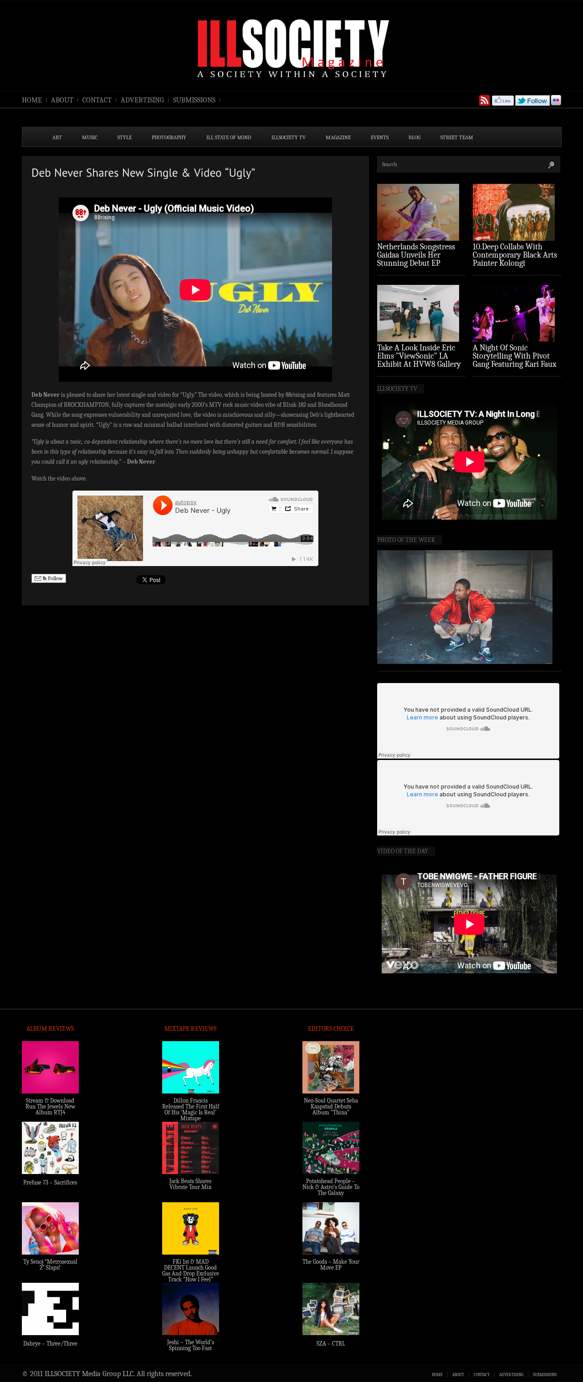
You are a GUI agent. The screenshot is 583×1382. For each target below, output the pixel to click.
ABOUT (62, 100)
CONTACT (97, 100)
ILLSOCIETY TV (288, 137)
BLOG (414, 137)
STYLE (125, 137)
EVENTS (380, 137)
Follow (54, 578)
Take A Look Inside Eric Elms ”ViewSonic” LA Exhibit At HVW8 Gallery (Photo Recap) (419, 360)
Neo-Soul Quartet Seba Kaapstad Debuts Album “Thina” (331, 1106)
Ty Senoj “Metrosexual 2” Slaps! (50, 1264)
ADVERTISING (142, 100)
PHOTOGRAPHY (169, 137)
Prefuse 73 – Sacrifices (50, 1182)
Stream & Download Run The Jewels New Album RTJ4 (50, 1106)
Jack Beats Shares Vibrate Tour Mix (190, 1184)
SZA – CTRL (331, 1343)
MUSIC (89, 137)
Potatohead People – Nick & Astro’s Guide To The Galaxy (330, 1187)
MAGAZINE (338, 137)
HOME (32, 100)
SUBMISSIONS (194, 100)
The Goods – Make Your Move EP (330, 1264)
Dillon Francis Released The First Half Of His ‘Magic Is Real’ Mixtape (190, 1109)
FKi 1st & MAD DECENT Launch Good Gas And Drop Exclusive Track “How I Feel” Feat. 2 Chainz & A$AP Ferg (190, 1276)
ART (57, 137)
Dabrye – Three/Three (50, 1343)
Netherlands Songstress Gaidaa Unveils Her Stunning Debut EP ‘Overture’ (416, 259)
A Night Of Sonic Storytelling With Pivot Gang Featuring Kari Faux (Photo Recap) (515, 360)
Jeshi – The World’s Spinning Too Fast (190, 1345)
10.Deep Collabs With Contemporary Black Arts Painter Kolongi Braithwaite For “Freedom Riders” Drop (516, 263)
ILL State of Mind (228, 137)
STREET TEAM (456, 137)
